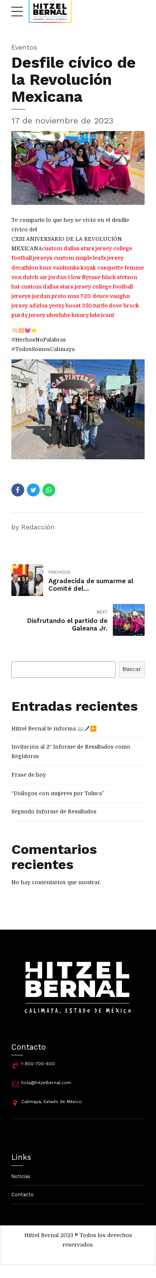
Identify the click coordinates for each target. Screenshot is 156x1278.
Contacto (22, 1194)
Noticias (20, 1176)
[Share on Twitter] (33, 490)
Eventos (24, 47)
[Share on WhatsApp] (48, 490)
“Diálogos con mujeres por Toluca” (57, 793)
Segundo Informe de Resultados (54, 811)
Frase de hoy (28, 775)
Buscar (131, 669)
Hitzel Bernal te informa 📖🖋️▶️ (54, 729)
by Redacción (33, 527)
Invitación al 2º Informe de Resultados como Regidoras (70, 751)
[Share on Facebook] (17, 490)
